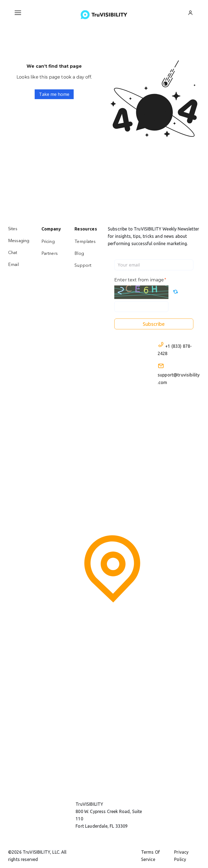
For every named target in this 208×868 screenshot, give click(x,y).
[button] (18, 13)
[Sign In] (190, 12)
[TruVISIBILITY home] (104, 14)
